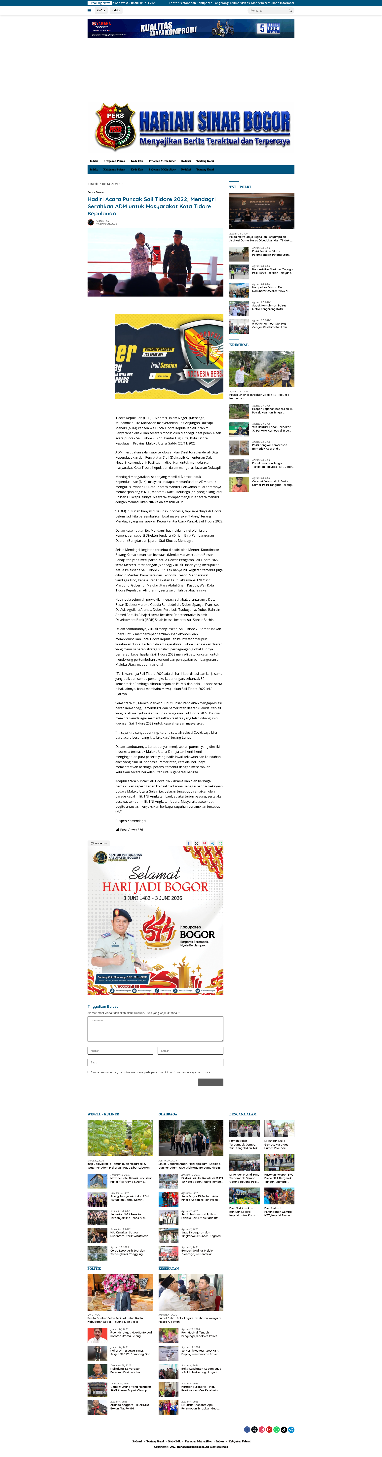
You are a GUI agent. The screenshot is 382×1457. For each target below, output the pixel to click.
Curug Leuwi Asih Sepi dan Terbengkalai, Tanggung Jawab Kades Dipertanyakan (129, 1252)
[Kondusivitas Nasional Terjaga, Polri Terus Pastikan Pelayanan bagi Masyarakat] (239, 272)
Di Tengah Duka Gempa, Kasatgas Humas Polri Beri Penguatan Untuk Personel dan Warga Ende (278, 1144)
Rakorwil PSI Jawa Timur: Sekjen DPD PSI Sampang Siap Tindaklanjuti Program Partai (130, 1352)
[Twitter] (254, 1429)
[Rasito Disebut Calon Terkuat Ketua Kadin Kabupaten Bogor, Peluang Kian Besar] (120, 1292)
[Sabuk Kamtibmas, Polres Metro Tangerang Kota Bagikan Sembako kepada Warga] (239, 308)
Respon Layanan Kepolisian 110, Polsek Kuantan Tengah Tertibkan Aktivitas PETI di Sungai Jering (273, 410)
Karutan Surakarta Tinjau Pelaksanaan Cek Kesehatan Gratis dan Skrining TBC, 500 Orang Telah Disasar (200, 1388)
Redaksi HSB (102, 221)
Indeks (116, 10)
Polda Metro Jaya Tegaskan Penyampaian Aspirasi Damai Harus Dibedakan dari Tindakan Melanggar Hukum (261, 238)
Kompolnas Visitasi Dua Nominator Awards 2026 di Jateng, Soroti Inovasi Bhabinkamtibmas (270, 289)
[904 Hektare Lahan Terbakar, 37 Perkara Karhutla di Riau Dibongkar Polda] (239, 429)
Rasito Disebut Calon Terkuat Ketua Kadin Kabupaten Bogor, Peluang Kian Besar (115, 1320)
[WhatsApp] (276, 1429)
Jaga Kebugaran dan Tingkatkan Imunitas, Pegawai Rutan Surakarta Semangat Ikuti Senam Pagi (201, 1234)
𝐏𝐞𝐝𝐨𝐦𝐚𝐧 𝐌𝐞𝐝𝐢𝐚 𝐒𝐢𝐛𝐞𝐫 (162, 161)
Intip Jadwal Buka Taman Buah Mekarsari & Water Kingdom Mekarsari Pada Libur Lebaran (119, 1165)
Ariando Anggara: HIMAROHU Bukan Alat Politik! (129, 1406)
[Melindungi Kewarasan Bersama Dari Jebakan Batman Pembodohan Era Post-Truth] (97, 1371)
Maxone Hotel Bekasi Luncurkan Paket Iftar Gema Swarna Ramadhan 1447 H (131, 1180)
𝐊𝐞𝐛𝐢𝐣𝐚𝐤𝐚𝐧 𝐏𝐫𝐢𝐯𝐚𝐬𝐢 (114, 161)
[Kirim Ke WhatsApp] (220, 843)
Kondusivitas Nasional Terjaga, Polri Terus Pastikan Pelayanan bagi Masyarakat (272, 270)
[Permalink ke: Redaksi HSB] (91, 222)
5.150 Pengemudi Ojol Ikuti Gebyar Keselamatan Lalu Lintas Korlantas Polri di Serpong (269, 325)
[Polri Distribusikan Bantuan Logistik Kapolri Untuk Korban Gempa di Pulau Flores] (244, 1196)
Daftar (101, 10)
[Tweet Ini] (197, 843)
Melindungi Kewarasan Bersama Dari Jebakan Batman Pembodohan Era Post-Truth (127, 1370)
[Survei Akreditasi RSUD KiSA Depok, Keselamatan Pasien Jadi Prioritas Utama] (168, 1353)
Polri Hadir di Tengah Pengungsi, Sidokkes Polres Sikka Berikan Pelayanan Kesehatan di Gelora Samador (201, 1334)
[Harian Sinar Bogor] (191, 127)
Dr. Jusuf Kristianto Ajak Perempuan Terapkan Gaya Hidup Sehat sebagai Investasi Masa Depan (201, 1406)
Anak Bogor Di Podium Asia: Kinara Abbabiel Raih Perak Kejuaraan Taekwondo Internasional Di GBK (199, 1198)
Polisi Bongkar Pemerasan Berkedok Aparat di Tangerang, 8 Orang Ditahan (271, 446)
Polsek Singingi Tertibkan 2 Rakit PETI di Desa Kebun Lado (282, 3)
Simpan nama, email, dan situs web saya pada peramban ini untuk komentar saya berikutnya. (151, 1072)
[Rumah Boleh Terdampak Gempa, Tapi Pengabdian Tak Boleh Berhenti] (244, 1128)
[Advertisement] (191, 72)
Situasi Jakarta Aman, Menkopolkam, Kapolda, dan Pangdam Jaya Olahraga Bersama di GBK (190, 1165)
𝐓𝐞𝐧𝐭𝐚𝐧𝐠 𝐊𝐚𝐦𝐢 (205, 161)
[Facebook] (247, 1429)
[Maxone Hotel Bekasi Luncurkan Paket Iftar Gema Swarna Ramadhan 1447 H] (97, 1181)
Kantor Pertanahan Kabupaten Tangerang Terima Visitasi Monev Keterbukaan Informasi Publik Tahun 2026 (153, 3)
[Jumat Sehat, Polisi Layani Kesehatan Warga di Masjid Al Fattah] (191, 1292)
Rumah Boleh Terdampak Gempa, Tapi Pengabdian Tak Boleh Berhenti (243, 1144)
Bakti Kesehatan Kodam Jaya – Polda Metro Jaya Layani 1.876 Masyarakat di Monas (201, 1370)
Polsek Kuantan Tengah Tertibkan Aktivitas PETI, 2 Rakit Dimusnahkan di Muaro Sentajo (273, 465)
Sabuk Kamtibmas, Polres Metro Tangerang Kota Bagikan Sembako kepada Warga (270, 307)
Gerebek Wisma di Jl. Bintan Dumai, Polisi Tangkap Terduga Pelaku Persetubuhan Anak (272, 483)
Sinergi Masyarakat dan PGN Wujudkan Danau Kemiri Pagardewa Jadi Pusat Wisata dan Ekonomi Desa (130, 1198)
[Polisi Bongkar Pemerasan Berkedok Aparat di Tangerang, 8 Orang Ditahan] (239, 448)
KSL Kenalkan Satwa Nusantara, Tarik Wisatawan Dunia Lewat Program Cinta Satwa (129, 1234)
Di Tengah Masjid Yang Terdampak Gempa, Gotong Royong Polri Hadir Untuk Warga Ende (244, 1178)
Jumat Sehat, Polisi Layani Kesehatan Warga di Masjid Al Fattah (190, 1320)
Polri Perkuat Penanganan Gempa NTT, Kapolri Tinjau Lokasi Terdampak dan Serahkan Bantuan (278, 1211)
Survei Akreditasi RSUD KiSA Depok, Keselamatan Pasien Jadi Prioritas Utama (199, 1352)
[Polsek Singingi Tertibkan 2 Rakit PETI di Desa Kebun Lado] (261, 369)
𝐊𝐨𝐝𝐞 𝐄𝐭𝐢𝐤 (137, 161)
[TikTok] (284, 1430)
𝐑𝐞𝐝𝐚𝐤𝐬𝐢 (186, 161)
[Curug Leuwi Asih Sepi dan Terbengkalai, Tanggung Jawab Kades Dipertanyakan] (97, 1253)
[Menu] (90, 10)
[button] (290, 10)
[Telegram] (291, 1430)
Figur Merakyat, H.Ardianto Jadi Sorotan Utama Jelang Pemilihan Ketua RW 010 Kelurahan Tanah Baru (131, 1334)
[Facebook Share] (189, 843)
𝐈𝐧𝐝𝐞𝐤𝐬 (94, 161)
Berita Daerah (96, 192)
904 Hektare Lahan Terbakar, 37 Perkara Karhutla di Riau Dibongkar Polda (271, 428)
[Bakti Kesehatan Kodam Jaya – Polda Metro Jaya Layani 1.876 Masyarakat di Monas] (168, 1371)
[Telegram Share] (212, 843)
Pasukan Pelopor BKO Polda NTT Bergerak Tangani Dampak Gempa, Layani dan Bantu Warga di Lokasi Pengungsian (278, 1178)
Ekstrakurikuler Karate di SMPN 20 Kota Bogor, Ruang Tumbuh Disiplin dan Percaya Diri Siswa (202, 1180)
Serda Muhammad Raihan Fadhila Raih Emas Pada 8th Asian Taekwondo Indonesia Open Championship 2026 (200, 1216)
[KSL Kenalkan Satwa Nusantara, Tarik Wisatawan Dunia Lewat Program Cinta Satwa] (97, 1235)
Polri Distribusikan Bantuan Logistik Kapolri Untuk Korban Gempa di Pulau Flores (244, 1211)
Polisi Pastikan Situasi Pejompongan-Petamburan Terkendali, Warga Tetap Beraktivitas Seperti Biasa (270, 252)
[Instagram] (262, 1429)
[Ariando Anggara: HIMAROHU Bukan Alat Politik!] (97, 1407)
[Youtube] (269, 1429)
